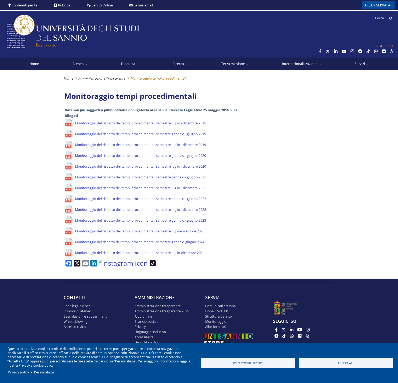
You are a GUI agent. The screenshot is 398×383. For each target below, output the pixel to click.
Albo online (143, 316)
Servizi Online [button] (102, 5)
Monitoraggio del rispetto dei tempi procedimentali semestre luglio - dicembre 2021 (140, 188)
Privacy (140, 327)
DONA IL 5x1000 (216, 311)
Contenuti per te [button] (24, 5)
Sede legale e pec (77, 306)
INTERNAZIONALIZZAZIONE (299, 63)
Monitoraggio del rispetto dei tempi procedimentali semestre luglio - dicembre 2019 (140, 145)
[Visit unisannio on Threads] (391, 51)
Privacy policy (18, 372)
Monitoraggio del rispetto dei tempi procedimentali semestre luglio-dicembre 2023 (139, 231)
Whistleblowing (75, 321)
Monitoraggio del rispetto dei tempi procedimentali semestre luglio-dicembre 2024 (139, 253)
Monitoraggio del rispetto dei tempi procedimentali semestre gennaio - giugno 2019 (140, 134)
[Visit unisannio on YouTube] (344, 51)
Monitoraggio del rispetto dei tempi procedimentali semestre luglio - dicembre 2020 (140, 166)
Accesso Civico (75, 327)
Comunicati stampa (220, 306)
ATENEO (78, 63)
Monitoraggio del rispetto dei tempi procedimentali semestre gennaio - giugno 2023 (140, 220)
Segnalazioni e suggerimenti (86, 316)
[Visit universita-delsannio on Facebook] (320, 51)
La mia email (143, 5)
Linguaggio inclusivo (150, 332)
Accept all (346, 363)
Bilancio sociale (146, 321)
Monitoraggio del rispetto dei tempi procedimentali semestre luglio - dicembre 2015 (140, 123)
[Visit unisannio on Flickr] (384, 51)
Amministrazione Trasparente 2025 (162, 311)
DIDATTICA (128, 63)
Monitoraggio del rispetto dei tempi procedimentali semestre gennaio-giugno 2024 (139, 242)
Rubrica (63, 5)
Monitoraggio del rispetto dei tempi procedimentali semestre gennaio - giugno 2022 (140, 199)
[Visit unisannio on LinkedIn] (336, 51)
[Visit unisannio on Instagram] (352, 51)
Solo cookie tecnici (247, 363)
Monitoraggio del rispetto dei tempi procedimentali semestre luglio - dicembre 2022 (140, 209)
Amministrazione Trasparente (101, 78)
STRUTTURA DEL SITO (218, 316)
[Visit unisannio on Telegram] (360, 51)
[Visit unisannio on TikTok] (368, 51)
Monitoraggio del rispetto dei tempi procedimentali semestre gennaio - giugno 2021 (140, 177)
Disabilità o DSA (146, 342)
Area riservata (377, 5)
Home (68, 78)
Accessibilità (144, 337)
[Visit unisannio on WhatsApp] (376, 51)
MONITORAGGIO (215, 321)
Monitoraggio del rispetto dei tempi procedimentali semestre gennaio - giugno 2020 (140, 155)
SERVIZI (360, 63)
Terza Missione (233, 63)
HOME (34, 63)
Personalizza (44, 372)
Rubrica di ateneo (77, 311)
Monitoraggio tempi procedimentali (158, 78)
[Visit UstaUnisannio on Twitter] (328, 51)
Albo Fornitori (215, 327)
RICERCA (178, 63)
